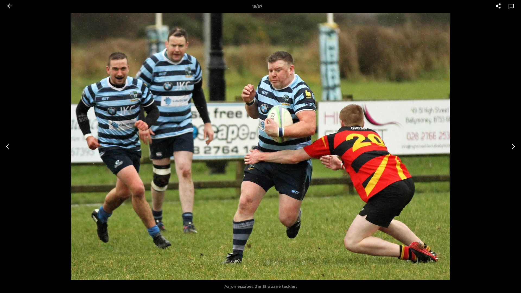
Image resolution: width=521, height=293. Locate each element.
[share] (498, 6)
